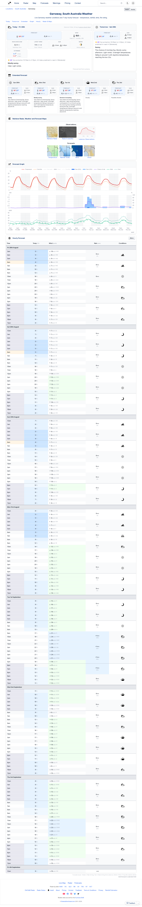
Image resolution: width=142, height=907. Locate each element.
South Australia (20, 9)
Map (34, 3)
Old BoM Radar (30, 890)
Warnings (56, 3)
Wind (77, 157)
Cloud (89, 157)
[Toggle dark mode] (128, 3)
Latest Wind (38, 41)
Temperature (52, 157)
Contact (78, 3)
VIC (65, 886)
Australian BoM (79, 897)
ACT (90, 886)
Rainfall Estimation (111, 890)
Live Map (62, 883)
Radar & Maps (47, 21)
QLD (70, 886)
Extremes (17, 50)
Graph (32, 21)
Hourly (38, 21)
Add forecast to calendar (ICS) (127, 877)
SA (78, 886)
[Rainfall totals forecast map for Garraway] (64, 150)
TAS (82, 886)
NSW (60, 886)
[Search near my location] (121, 3)
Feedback (79, 890)
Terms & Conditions (90, 890)
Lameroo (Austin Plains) (85, 27)
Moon (81, 41)
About (58, 890)
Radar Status (41, 890)
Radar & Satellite (67, 139)
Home (16, 3)
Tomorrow (15, 21)
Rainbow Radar (52, 139)
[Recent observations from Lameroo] (86, 132)
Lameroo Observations (86, 139)
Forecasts (44, 3)
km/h (127, 9)
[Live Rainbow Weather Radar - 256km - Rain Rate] (52, 132)
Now (76, 32)
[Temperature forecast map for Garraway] (52, 150)
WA (74, 886)
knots (133, 9)
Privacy (101, 890)
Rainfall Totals (65, 157)
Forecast (34, 32)
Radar (25, 3)
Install (52, 890)
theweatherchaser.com (68, 901)
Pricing (67, 3)
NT (86, 886)
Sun (59, 41)
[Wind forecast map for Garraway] (77, 150)
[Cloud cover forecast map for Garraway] (89, 150)
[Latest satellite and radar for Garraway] (68, 132)
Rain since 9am (17, 41)
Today (8, 21)
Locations (9, 9)
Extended (24, 21)
